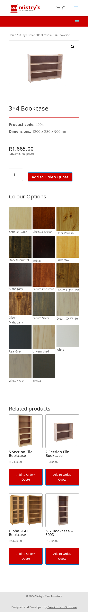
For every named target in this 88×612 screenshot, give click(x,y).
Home (12, 35)
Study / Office (26, 35)
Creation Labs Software (62, 607)
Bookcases (44, 35)
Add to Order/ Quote (50, 177)
